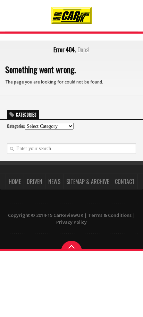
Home (15, 181)
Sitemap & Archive (87, 181)
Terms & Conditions (110, 215)
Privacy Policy (71, 222)
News (54, 181)
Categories (16, 126)
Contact (125, 181)
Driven (34, 181)
